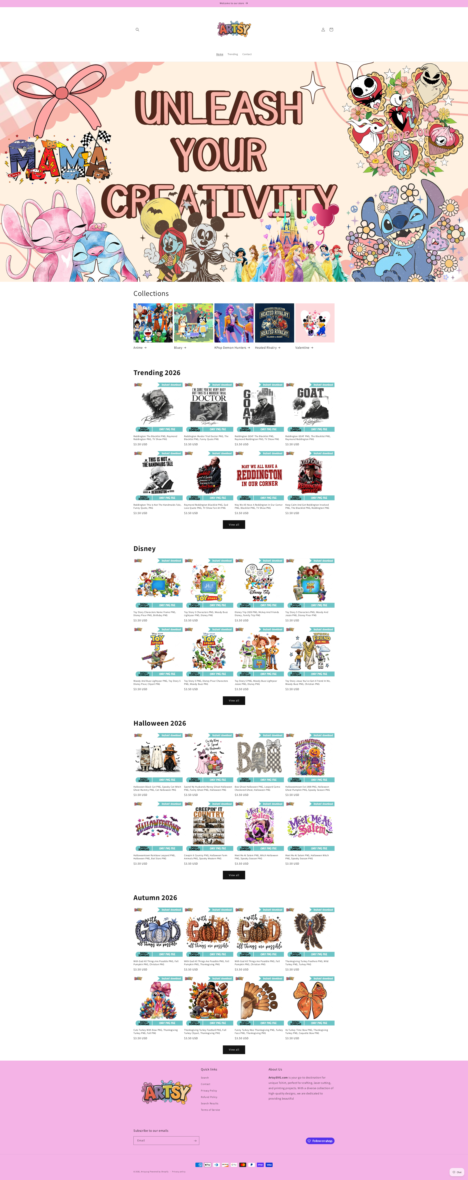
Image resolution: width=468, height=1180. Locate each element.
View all (234, 524)
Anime (138, 347)
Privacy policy (179, 1171)
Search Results (209, 1103)
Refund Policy (209, 1097)
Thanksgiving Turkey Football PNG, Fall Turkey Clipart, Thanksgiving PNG (205, 1032)
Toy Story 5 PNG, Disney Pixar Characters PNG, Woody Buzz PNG (206, 683)
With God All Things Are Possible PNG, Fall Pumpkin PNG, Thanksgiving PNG (206, 963)
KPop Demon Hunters (230, 347)
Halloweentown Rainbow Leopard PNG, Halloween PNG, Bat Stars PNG (154, 857)
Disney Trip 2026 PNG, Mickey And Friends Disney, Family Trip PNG (257, 614)
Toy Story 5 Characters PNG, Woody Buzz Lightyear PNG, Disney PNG (206, 614)
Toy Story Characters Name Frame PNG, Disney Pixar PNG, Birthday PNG (154, 614)
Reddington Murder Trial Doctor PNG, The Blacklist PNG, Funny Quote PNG (206, 438)
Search (205, 1077)
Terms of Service (210, 1110)
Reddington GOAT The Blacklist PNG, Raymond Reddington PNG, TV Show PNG (257, 438)
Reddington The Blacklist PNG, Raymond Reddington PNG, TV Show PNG (155, 438)
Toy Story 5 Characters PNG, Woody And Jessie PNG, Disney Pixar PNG (306, 614)
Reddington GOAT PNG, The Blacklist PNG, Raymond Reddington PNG (308, 438)
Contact (205, 1084)
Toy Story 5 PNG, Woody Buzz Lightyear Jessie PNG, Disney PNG (256, 683)
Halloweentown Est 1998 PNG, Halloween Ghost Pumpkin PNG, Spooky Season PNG (307, 788)
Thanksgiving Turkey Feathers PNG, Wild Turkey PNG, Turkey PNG (307, 963)
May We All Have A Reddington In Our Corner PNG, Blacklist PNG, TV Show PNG (258, 506)
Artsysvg (145, 1171)
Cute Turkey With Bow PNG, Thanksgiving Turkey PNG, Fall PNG (155, 1032)
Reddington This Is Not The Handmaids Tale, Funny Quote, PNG (157, 506)
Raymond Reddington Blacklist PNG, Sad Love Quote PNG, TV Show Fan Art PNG (206, 506)
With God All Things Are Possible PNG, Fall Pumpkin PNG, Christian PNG (155, 963)
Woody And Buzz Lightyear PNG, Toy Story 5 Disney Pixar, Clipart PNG (157, 683)
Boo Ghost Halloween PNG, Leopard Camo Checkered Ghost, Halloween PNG (257, 788)
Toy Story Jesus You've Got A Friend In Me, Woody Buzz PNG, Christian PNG (307, 683)
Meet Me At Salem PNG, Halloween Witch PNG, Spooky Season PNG (307, 857)
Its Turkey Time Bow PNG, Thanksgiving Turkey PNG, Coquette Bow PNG (306, 1032)
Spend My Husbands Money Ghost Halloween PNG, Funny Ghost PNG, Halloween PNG (208, 788)
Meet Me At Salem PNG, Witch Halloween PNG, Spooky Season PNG (256, 857)
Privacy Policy (209, 1090)
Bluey (178, 347)
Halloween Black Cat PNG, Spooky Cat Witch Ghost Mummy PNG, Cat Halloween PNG (157, 788)
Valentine (302, 347)
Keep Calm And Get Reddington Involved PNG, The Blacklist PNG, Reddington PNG (307, 506)
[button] (137, 30)
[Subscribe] (195, 1140)
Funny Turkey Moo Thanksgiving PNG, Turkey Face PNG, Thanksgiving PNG (259, 1032)
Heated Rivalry (266, 347)
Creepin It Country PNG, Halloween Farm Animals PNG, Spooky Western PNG (205, 857)
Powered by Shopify (159, 1171)
